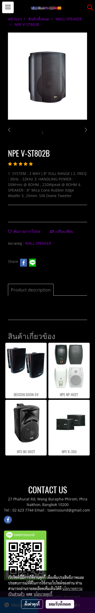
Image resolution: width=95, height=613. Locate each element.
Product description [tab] (31, 290)
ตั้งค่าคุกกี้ (32, 604)
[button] (88, 7)
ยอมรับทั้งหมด (60, 604)
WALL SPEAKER (38, 243)
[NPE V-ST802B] (47, 76)
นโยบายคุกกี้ (43, 594)
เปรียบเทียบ (63, 231)
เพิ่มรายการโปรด (26, 231)
